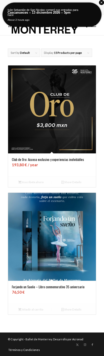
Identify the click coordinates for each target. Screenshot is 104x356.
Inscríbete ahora (32, 182)
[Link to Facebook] (92, 344)
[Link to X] (77, 344)
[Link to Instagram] (85, 344)
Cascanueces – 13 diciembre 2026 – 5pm (39, 12)
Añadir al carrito (32, 309)
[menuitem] (23, 350)
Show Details (73, 182)
